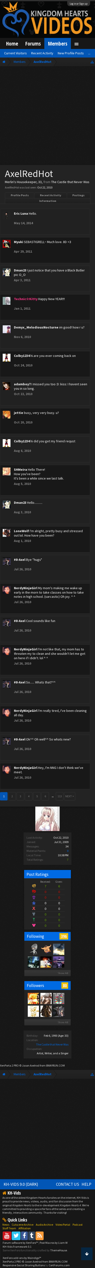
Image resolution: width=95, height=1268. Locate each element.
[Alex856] (33, 1011)
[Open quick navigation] (92, 61)
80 (65, 985)
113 (59, 796)
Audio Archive (44, 1224)
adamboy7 (22, 384)
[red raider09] (46, 998)
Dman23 (20, 270)
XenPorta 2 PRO (9, 1065)
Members (57, 43)
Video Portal (63, 1224)
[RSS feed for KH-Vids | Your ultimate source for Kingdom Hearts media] (39, 1235)
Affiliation (25, 1228)
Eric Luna (21, 213)
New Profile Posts (71, 53)
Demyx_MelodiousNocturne (36, 327)
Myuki (18, 242)
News (5, 1224)
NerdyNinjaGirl (25, 588)
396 (64, 936)
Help (86, 1184)
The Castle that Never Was (52, 1044)
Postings (78, 195)
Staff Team (9, 1228)
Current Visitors (15, 53)
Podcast (78, 1224)
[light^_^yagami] (58, 1011)
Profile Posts (20, 195)
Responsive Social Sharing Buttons (24, 1265)
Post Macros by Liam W (53, 1243)
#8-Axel (19, 559)
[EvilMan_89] (46, 962)
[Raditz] (33, 998)
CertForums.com (59, 1265)
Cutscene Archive (22, 1224)
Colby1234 (22, 355)
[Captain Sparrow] (46, 1011)
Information (47, 201)
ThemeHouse (58, 1250)
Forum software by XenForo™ (20, 1243)
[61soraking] (58, 962)
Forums (33, 43)
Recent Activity (50, 195)
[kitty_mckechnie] (46, 949)
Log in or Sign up (79, 3)
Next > (69, 796)
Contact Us (67, 1184)
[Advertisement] (47, 116)
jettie (18, 413)
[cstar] (58, 949)
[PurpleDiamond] (58, 998)
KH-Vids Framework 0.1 (17, 1246)
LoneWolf (21, 531)
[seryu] (33, 949)
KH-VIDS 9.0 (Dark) (21, 1184)
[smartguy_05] (33, 962)
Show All (63, 973)
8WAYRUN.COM (55, 1065)
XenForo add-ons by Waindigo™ (22, 1258)
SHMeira (20, 469)
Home (12, 43)
